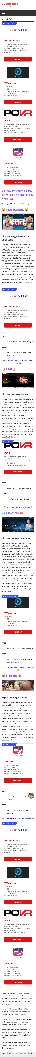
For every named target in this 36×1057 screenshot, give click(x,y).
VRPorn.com (10, 83)
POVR (7, 120)
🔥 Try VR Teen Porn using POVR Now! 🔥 (18, 507)
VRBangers (9, 163)
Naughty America (12, 40)
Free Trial (18, 139)
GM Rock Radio (10, 4)
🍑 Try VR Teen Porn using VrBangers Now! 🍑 (18, 818)
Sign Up (18, 59)
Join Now (18, 102)
